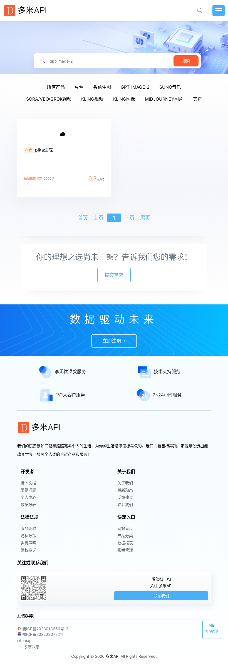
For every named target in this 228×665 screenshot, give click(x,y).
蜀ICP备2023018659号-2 (45, 628)
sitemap (24, 640)
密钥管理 (125, 550)
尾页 (145, 218)
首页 (83, 218)
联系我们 (125, 504)
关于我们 (125, 482)
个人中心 (28, 497)
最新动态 (125, 490)
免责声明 (28, 542)
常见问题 (28, 490)
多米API (113, 656)
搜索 (186, 60)
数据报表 (28, 504)
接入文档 (28, 482)
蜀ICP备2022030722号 (43, 634)
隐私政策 (28, 535)
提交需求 (114, 275)
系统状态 (31, 646)
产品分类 (125, 535)
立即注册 (112, 341)
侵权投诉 (28, 550)
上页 (98, 218)
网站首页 (125, 528)
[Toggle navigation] (218, 10)
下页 (130, 218)
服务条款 (28, 528)
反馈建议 (125, 497)
